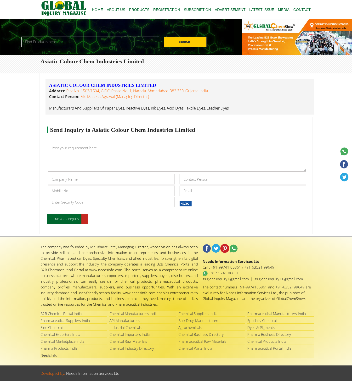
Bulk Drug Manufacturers (198, 320)
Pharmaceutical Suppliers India (65, 320)
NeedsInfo (48, 355)
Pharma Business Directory (269, 334)
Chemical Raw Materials (128, 341)
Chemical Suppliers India (197, 313)
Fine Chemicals (52, 327)
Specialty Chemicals (262, 320)
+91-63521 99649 (259, 267)
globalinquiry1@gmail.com (228, 278)
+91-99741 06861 (226, 267)
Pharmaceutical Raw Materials (202, 341)
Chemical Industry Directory (131, 348)
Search (185, 42)
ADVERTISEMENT (230, 10)
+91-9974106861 (253, 287)
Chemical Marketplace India (62, 341)
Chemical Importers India (129, 334)
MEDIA (284, 10)
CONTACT (302, 10)
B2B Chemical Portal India (61, 313)
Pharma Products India (59, 348)
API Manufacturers (124, 320)
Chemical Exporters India (60, 334)
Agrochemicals (190, 327)
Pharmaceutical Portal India (269, 348)
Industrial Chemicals (125, 327)
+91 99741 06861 (223, 273)
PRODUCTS (139, 10)
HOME (97, 10)
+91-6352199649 (290, 287)
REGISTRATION (166, 10)
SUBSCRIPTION (197, 10)
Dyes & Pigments (261, 327)
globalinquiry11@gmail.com (281, 278)
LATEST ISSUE (261, 10)
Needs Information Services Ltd (92, 373)
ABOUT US (116, 10)
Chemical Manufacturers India (133, 313)
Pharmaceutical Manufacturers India (276, 313)
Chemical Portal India (195, 348)
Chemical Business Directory (201, 334)
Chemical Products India (266, 341)
